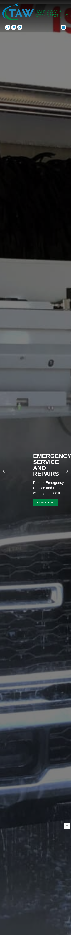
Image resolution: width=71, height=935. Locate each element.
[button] (63, 27)
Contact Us (45, 502)
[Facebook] (19, 27)
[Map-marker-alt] (13, 27)
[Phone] (7, 27)
